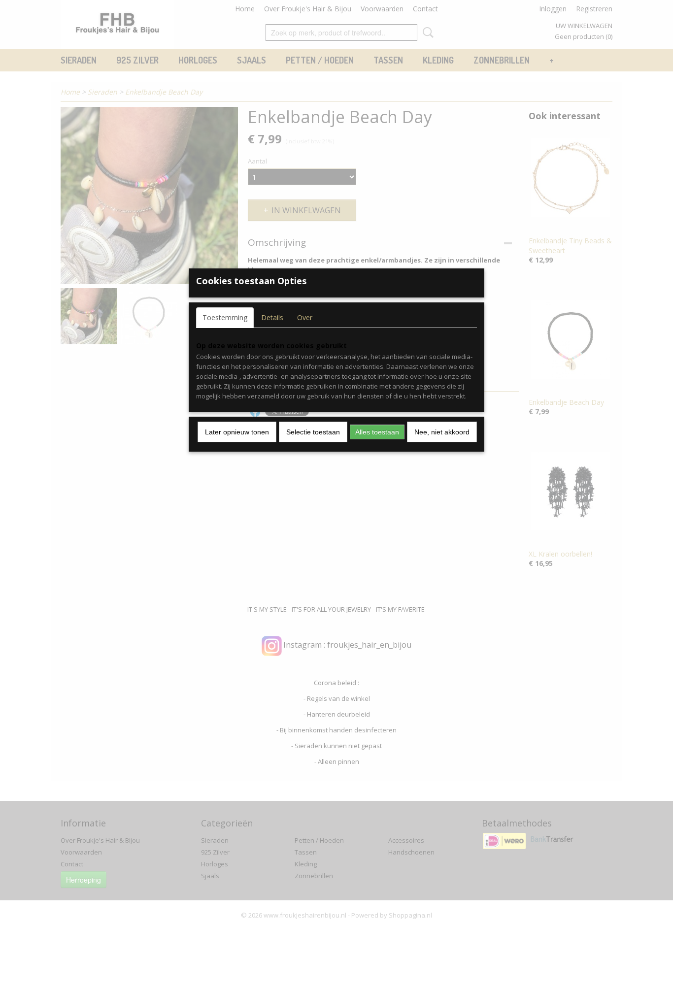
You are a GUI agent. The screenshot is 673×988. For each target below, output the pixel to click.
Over (304, 317)
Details (272, 317)
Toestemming (224, 317)
